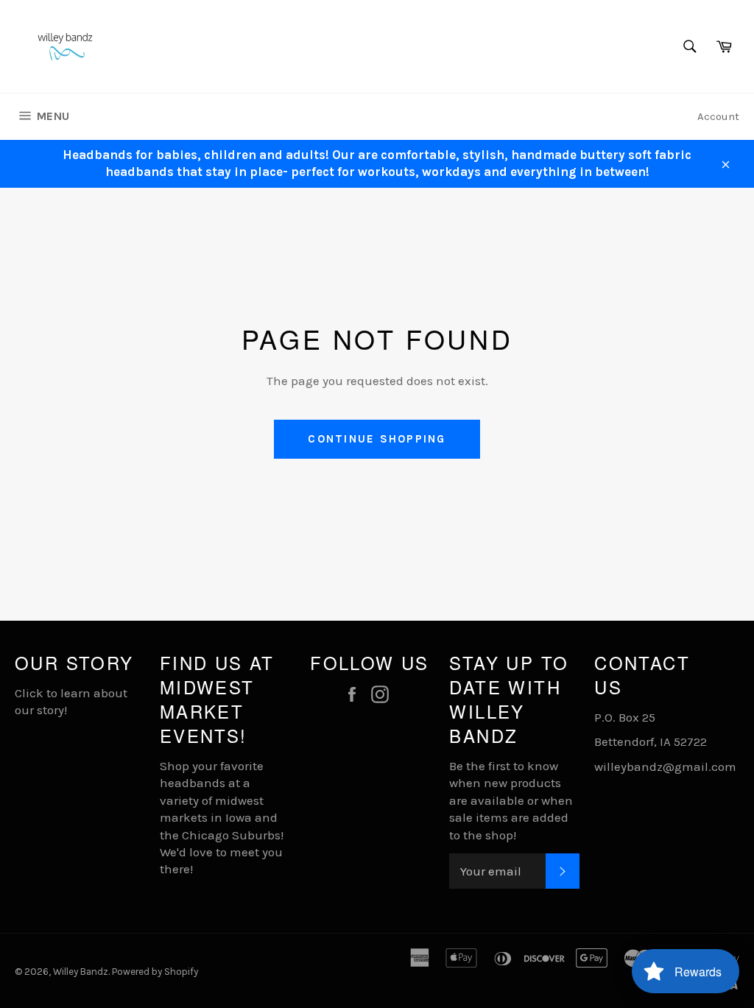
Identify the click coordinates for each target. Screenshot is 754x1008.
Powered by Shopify (155, 971)
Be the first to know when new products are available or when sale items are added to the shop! (511, 800)
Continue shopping (376, 438)
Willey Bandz (80, 971)
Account (718, 116)
